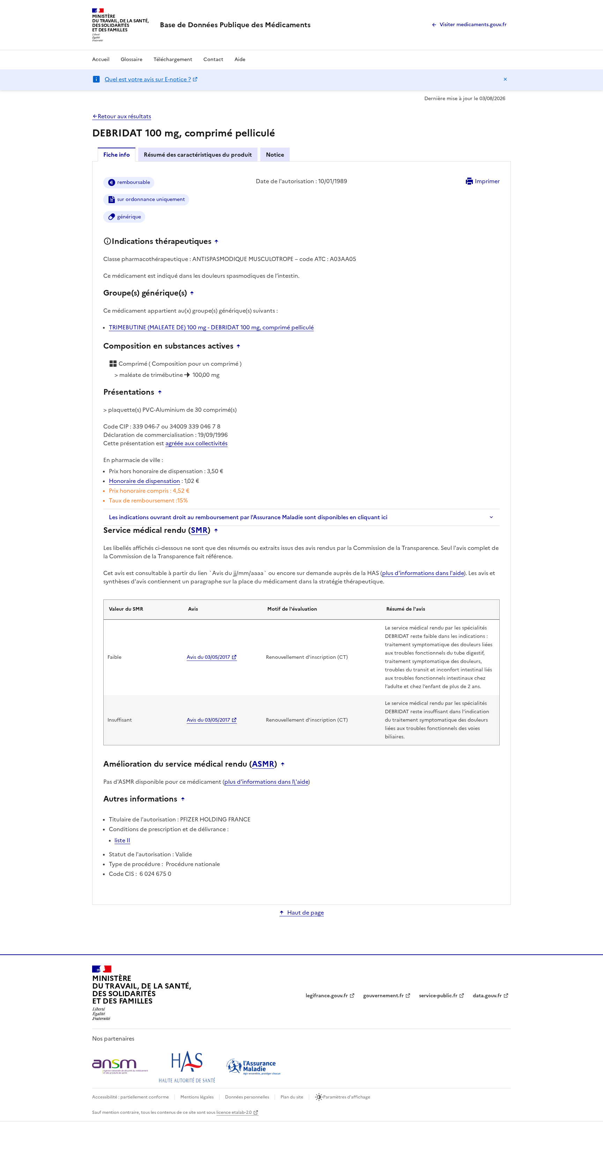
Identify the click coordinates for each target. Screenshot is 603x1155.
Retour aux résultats (124, 116)
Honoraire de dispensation (144, 481)
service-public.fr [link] (438, 995)
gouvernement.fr (383, 995)
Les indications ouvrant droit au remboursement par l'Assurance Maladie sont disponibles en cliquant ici (248, 517)
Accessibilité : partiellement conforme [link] (130, 1097)
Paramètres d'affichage (346, 1097)
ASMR (263, 764)
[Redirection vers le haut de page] (218, 241)
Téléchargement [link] (173, 59)
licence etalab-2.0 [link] (234, 1112)
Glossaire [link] (131, 59)
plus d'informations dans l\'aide (266, 781)
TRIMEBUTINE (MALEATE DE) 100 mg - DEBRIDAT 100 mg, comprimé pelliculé (211, 327)
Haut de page (305, 912)
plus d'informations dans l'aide (423, 573)
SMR (199, 530)
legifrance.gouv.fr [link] (327, 995)
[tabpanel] (301, 532)
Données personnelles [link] (247, 1097)
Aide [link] (239, 59)
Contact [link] (213, 59)
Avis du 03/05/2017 (208, 657)
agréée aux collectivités (196, 443)
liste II (122, 840)
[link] (235, 25)
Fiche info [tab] (116, 154)
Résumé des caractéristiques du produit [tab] (198, 154)
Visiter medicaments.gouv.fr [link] (473, 24)
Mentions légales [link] (197, 1097)
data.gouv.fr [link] (487, 995)
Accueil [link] (101, 59)
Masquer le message (505, 79)
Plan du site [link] (292, 1097)
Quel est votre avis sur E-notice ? (148, 79)
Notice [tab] (275, 154)
